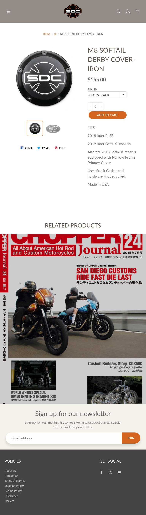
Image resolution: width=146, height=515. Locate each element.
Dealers (9, 501)
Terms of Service (15, 480)
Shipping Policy (14, 485)
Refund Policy (13, 490)
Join (131, 438)
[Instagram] (110, 472)
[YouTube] (119, 472)
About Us (10, 470)
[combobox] (107, 94)
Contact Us (11, 475)
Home (46, 34)
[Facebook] (101, 472)
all (55, 34)
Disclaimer (11, 496)
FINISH (93, 89)
